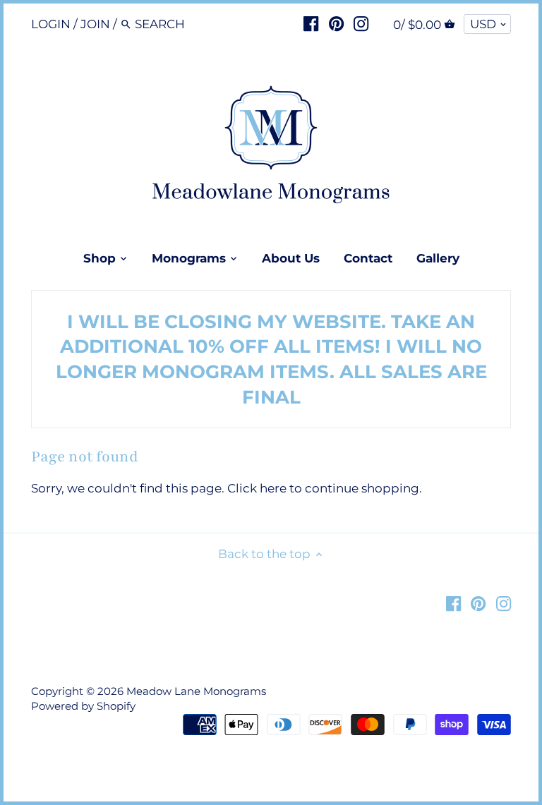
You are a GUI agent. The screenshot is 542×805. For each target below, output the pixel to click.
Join (95, 24)
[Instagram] (361, 23)
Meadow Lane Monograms (196, 691)
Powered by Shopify (83, 706)
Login (51, 24)
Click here (257, 488)
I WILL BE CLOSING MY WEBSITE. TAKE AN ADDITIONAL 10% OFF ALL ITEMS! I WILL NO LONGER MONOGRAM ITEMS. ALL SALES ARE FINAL (271, 359)
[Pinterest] (336, 23)
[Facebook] (310, 23)
